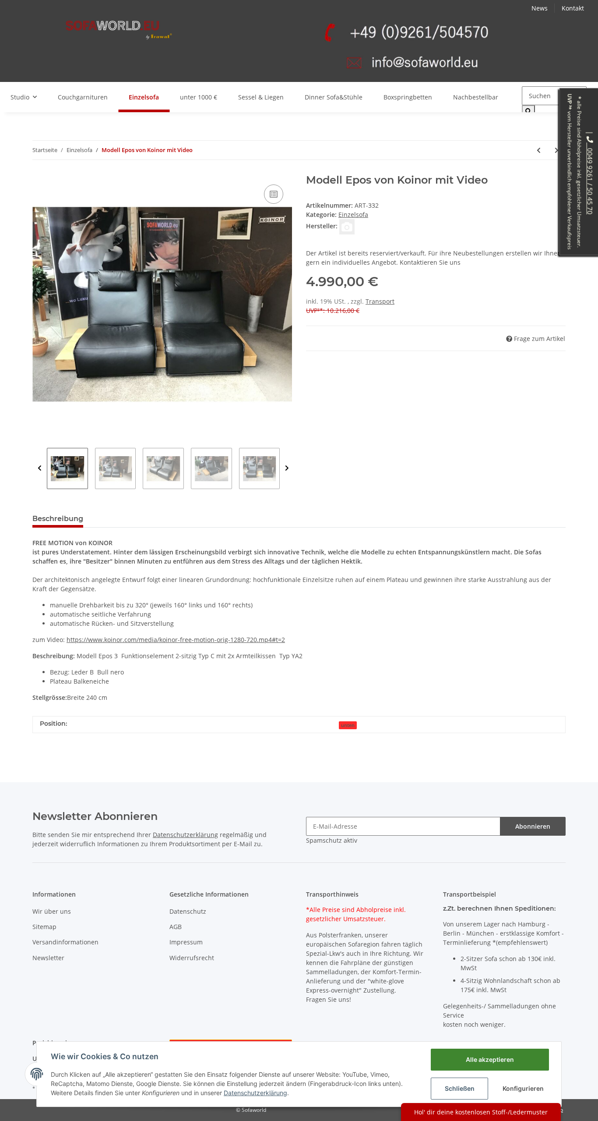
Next (287, 468)
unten (348, 725)
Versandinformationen (65, 942)
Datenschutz (187, 911)
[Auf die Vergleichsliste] (273, 194)
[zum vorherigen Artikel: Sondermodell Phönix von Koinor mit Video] (539, 150)
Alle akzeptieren (490, 1059)
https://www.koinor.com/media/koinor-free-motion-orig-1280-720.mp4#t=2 (176, 639)
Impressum (186, 942)
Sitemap (44, 926)
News (539, 8)
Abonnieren (532, 826)
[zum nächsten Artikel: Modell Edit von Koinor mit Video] (557, 150)
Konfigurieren (523, 1088)
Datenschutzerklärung (185, 834)
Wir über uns (51, 911)
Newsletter (48, 958)
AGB (175, 926)
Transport (380, 301)
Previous (39, 468)
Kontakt (573, 8)
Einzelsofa (353, 214)
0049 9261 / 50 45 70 (590, 178)
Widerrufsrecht (191, 958)
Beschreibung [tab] (57, 518)
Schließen (460, 1088)
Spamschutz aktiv (331, 840)
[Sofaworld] (119, 30)
